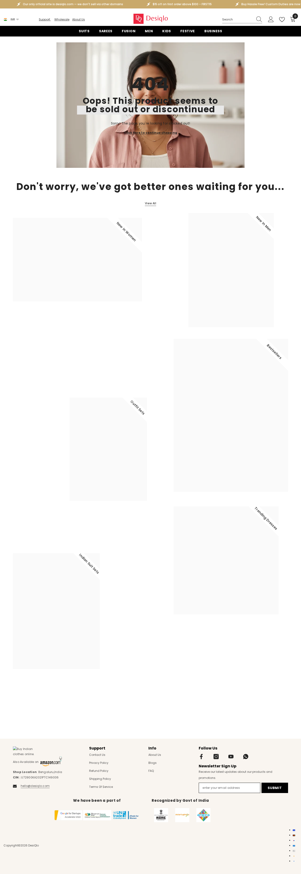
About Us (78, 19)
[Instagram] (216, 756)
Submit (275, 787)
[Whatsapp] (245, 756)
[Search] (242, 19)
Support (45, 19)
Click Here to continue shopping (150, 132)
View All (150, 203)
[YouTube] (231, 756)
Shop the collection (31, 321)
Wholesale (61, 19)
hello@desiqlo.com (35, 786)
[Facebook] (201, 756)
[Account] (271, 19)
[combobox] (237, 19)
